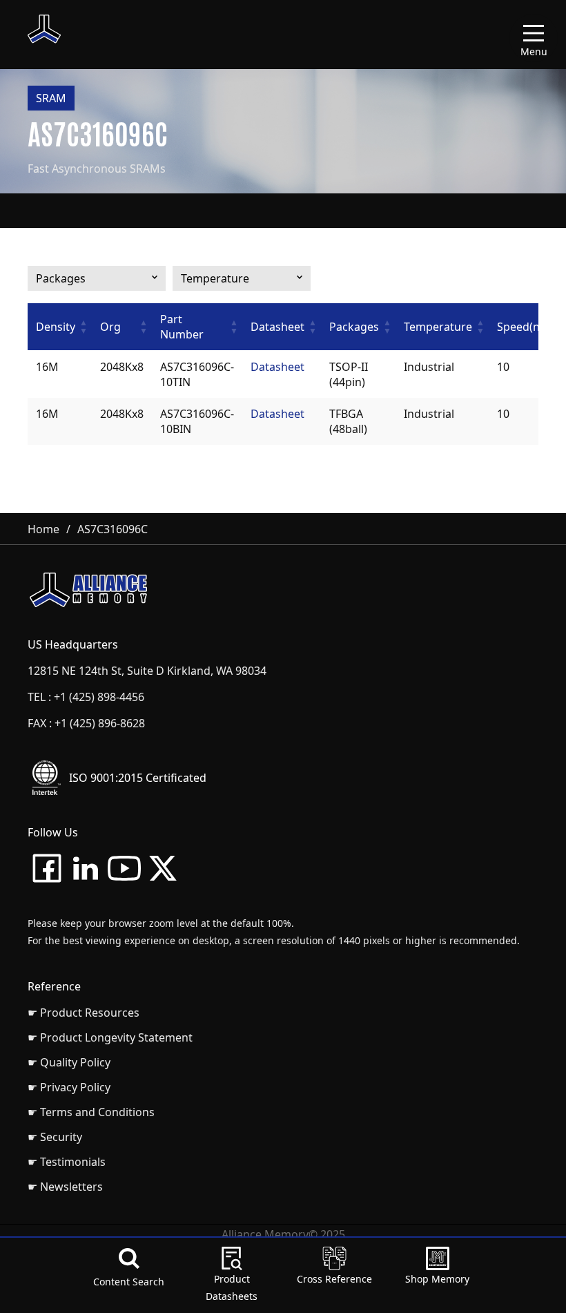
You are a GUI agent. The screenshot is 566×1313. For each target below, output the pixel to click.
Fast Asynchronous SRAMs (97, 168)
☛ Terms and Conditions (91, 1112)
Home (43, 529)
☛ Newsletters (65, 1186)
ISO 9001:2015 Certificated (137, 777)
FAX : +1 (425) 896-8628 (86, 723)
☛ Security (55, 1136)
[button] (83, 326)
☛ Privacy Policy (69, 1087)
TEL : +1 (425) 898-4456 (86, 697)
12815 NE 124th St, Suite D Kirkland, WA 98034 (147, 670)
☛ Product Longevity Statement (110, 1037)
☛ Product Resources (83, 1012)
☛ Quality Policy (69, 1062)
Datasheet (277, 366)
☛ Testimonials (67, 1161)
